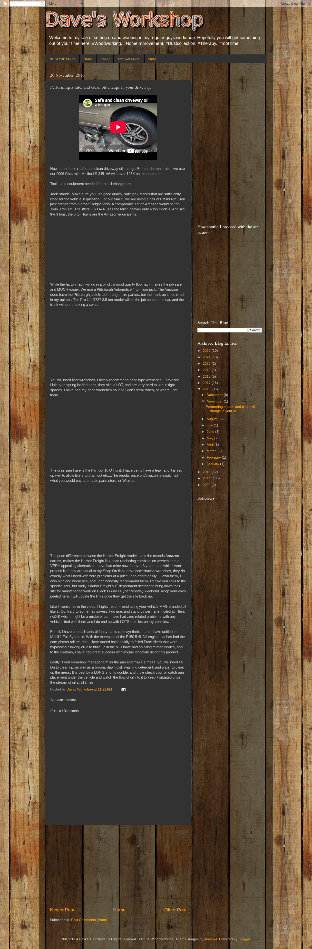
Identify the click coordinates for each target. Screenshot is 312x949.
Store (152, 58)
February (214, 457)
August (212, 419)
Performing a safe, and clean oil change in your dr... (230, 409)
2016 (207, 389)
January (213, 464)
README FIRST (63, 58)
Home (88, 58)
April (210, 444)
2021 (207, 357)
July (210, 425)
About (105, 58)
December (215, 395)
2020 (207, 363)
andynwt (210, 939)
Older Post (175, 909)
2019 (207, 370)
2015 (207, 472)
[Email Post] (123, 689)
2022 (207, 350)
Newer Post (62, 909)
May (210, 438)
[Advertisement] (118, 866)
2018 (207, 376)
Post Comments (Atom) (89, 920)
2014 (207, 478)
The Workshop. (129, 58)
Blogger (244, 939)
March (212, 451)
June (211, 431)
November (215, 401)
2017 (207, 383)
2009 (207, 485)
